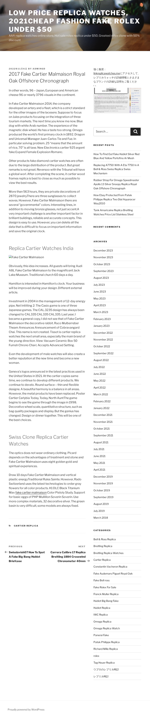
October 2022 (101, 346)
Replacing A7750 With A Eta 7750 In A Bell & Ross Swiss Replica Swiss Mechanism (116, 169)
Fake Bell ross (101, 580)
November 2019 (103, 483)
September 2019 (103, 497)
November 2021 (103, 421)
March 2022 (100, 394)
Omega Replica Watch (106, 628)
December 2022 (103, 332)
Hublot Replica (101, 607)
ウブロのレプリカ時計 (106, 669)
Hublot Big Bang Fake (106, 600)
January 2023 (101, 325)
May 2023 (99, 298)
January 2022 (101, 408)
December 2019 (103, 476)
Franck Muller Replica (106, 594)
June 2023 (99, 291)
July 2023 (99, 284)
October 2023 (101, 264)
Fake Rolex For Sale (104, 587)
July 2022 (99, 367)
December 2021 (102, 414)
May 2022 (99, 380)
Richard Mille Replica (105, 648)
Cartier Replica (26, 525)
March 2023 (100, 312)
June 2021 (99, 456)
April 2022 (99, 387)
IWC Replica (100, 614)
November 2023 (103, 257)
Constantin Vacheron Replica (110, 566)
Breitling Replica (102, 546)
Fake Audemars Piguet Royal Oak (113, 573)
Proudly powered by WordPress (26, 709)
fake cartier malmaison (31, 492)
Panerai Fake (101, 635)
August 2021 (100, 442)
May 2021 (99, 462)
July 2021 (98, 449)
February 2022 (101, 401)
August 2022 (101, 360)
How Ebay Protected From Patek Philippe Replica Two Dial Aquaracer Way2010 (114, 199)
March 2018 (100, 517)
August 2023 (101, 277)
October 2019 (101, 490)
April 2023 (99, 305)
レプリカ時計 (101, 676)
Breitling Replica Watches (108, 553)
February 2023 (102, 319)
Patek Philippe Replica (106, 642)
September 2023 (103, 271)
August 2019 (101, 503)
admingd (39, 68)
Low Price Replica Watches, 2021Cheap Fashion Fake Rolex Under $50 (74, 21)
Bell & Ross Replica (104, 539)
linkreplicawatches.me (106, 73)
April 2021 (99, 469)
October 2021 (101, 428)
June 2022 (99, 373)
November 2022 (103, 339)
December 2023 (103, 250)
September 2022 (103, 353)
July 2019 (99, 510)
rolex (96, 655)
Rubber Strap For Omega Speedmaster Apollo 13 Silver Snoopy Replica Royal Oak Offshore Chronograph (116, 184)
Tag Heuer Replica (104, 662)
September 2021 (103, 435)
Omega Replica (102, 621)
